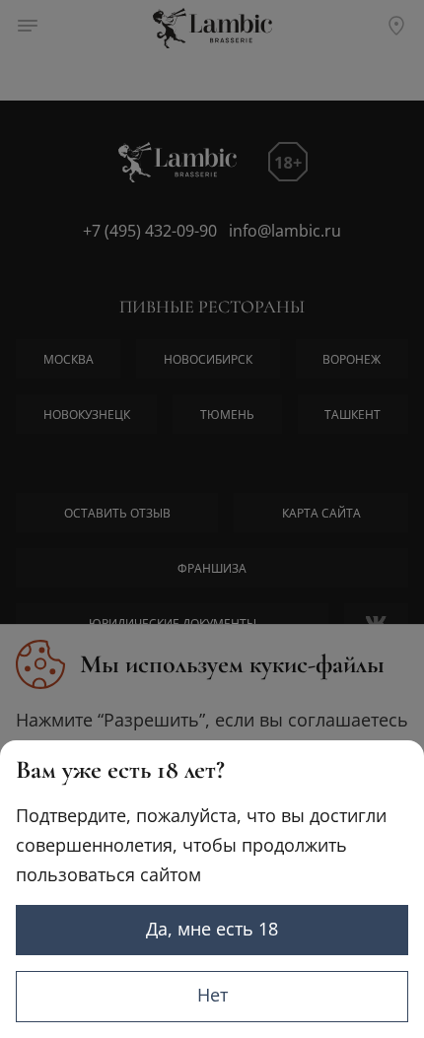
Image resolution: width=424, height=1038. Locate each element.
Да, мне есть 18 (212, 928)
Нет (212, 994)
